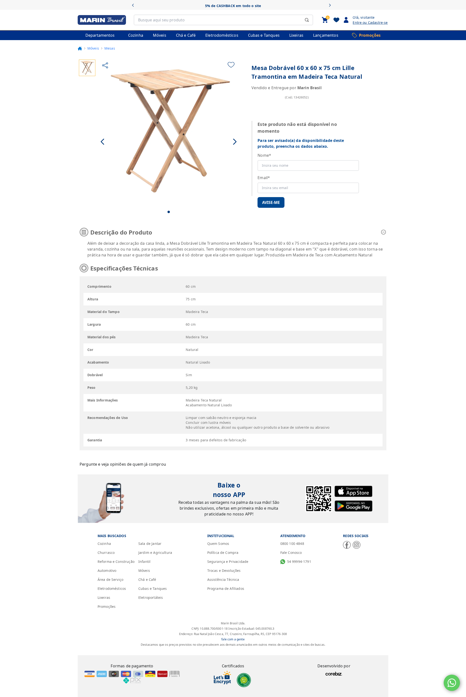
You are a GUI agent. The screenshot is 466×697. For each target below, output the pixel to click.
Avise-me (271, 202)
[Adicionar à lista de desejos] (231, 65)
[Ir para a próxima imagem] (235, 142)
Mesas (109, 48)
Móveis (93, 48)
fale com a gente (233, 639)
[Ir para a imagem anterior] (103, 142)
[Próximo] (331, 5)
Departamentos (100, 35)
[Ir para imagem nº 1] (168, 212)
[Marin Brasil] (102, 20)
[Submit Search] (307, 20)
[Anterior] (134, 5)
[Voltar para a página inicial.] (80, 48)
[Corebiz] (333, 674)
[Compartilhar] (105, 65)
